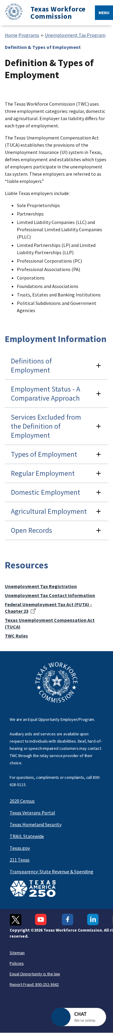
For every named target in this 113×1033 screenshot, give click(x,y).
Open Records (31, 530)
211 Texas (20, 860)
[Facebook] (68, 920)
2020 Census (22, 801)
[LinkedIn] (93, 920)
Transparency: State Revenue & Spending (51, 871)
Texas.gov (20, 848)
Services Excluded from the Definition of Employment (46, 426)
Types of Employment (44, 454)
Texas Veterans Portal (32, 813)
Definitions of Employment (31, 365)
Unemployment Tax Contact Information (50, 595)
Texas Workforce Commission (58, 12)
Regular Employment (43, 473)
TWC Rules (16, 636)
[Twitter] (15, 920)
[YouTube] (41, 920)
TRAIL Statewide (27, 836)
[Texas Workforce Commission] (11, 13)
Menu (104, 12)
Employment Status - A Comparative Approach (45, 393)
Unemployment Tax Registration (41, 586)
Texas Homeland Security (35, 824)
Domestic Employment (45, 492)
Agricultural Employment (49, 511)
